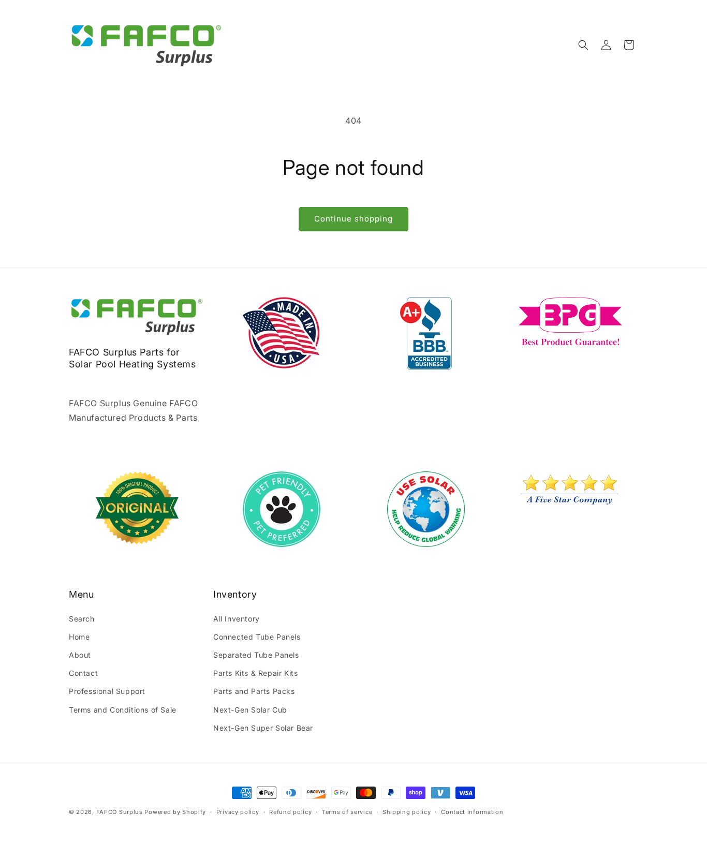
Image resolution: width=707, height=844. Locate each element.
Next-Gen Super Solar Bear (263, 727)
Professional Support (107, 691)
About (80, 654)
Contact (83, 673)
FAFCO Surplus (119, 812)
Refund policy (290, 812)
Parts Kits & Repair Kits (255, 673)
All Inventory (236, 618)
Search (82, 618)
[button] (583, 45)
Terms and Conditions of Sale (122, 709)
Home (79, 636)
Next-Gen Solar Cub (250, 709)
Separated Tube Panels (256, 654)
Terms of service (347, 812)
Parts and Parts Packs (254, 691)
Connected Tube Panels (257, 636)
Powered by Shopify (175, 812)
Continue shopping (353, 219)
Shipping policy (406, 812)
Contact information (472, 812)
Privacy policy (237, 812)
